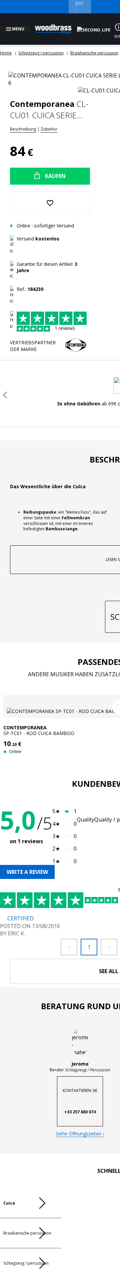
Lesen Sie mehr (106, 642)
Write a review (27, 918)
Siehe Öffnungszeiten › (80, 1182)
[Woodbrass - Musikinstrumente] (57, 25)
